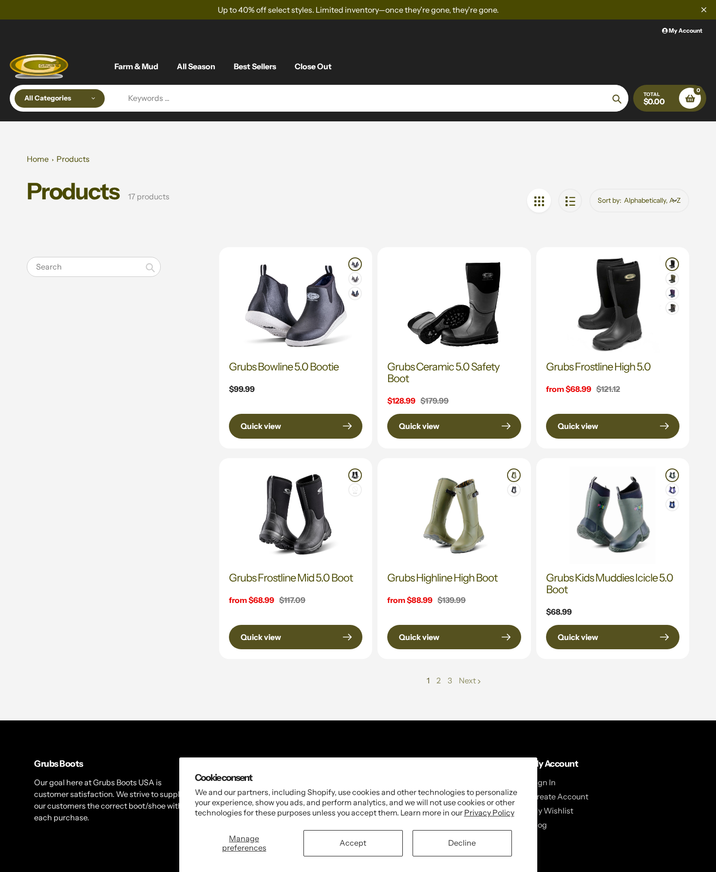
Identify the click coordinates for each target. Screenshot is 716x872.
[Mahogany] (513, 489)
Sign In (543, 782)
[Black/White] (355, 264)
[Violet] (672, 293)
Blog (539, 825)
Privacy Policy (489, 812)
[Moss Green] (672, 278)
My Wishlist (552, 810)
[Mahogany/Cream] (355, 278)
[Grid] (539, 201)
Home (38, 159)
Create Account (559, 796)
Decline (462, 843)
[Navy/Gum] (355, 293)
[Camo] (672, 308)
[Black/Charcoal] (672, 475)
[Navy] (355, 489)
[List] (570, 201)
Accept (352, 843)
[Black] (672, 264)
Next (467, 680)
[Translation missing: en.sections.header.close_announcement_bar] (704, 10)
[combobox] (94, 267)
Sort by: (610, 200)
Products (73, 159)
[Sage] (513, 475)
